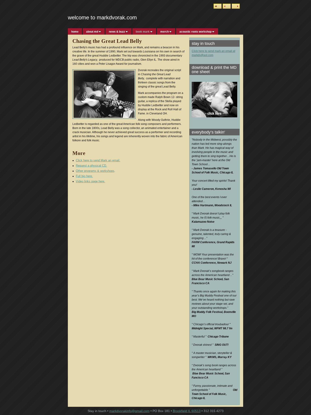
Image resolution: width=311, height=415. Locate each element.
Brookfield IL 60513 (187, 411)
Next (236, 6)
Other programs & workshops (95, 171)
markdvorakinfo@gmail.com (129, 411)
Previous (227, 6)
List (218, 6)
